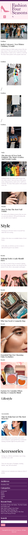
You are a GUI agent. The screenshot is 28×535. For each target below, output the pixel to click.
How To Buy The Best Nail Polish (11, 210)
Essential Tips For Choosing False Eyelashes (12, 356)
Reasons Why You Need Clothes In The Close (12, 512)
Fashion (3, 41)
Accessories (5, 414)
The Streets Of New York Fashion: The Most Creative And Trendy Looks (12, 157)
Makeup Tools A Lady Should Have (12, 259)
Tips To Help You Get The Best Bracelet (13, 418)
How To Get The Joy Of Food (8, 513)
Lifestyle (6, 398)
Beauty (3, 206)
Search (3, 525)
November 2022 (5, 484)
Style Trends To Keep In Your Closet (9, 508)
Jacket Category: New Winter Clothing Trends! (12, 45)
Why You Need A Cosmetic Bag (13, 321)
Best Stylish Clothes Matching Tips (9, 510)
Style (3, 152)
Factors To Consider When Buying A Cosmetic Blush (11, 392)
